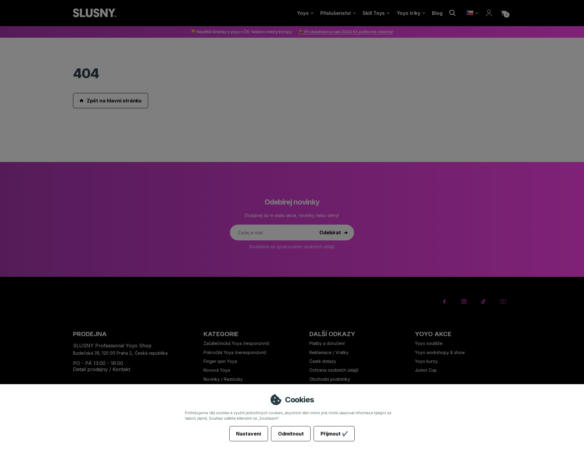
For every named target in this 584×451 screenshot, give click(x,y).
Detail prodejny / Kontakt (101, 369)
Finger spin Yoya (220, 361)
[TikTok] (483, 302)
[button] (503, 13)
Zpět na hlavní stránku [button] (114, 101)
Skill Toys (374, 13)
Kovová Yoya (216, 370)
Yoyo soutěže (429, 343)
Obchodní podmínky (329, 379)
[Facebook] (444, 302)
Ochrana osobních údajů (333, 370)
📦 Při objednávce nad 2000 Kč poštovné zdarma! (345, 31)
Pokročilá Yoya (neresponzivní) (235, 352)
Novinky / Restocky (223, 379)
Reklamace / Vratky (329, 352)
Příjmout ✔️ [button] (334, 434)
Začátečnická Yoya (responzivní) (236, 343)
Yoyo (303, 13)
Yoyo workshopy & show (440, 352)
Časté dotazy (323, 361)
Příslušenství (335, 13)
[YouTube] (503, 302)
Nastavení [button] (248, 434)
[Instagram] (464, 302)
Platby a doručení (327, 343)
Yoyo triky (408, 13)
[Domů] (94, 13)
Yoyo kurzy (426, 361)
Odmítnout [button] (291, 434)
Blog (437, 13)
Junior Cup (426, 370)
